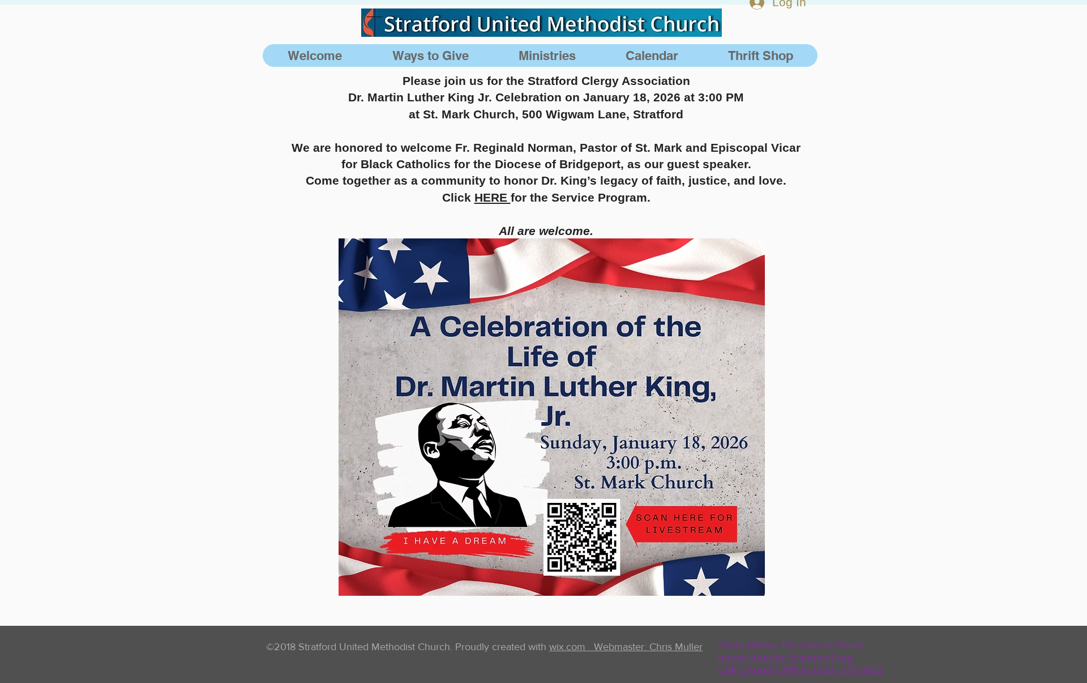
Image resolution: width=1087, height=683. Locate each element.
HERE (492, 197)
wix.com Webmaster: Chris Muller (626, 646)
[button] (546, 55)
